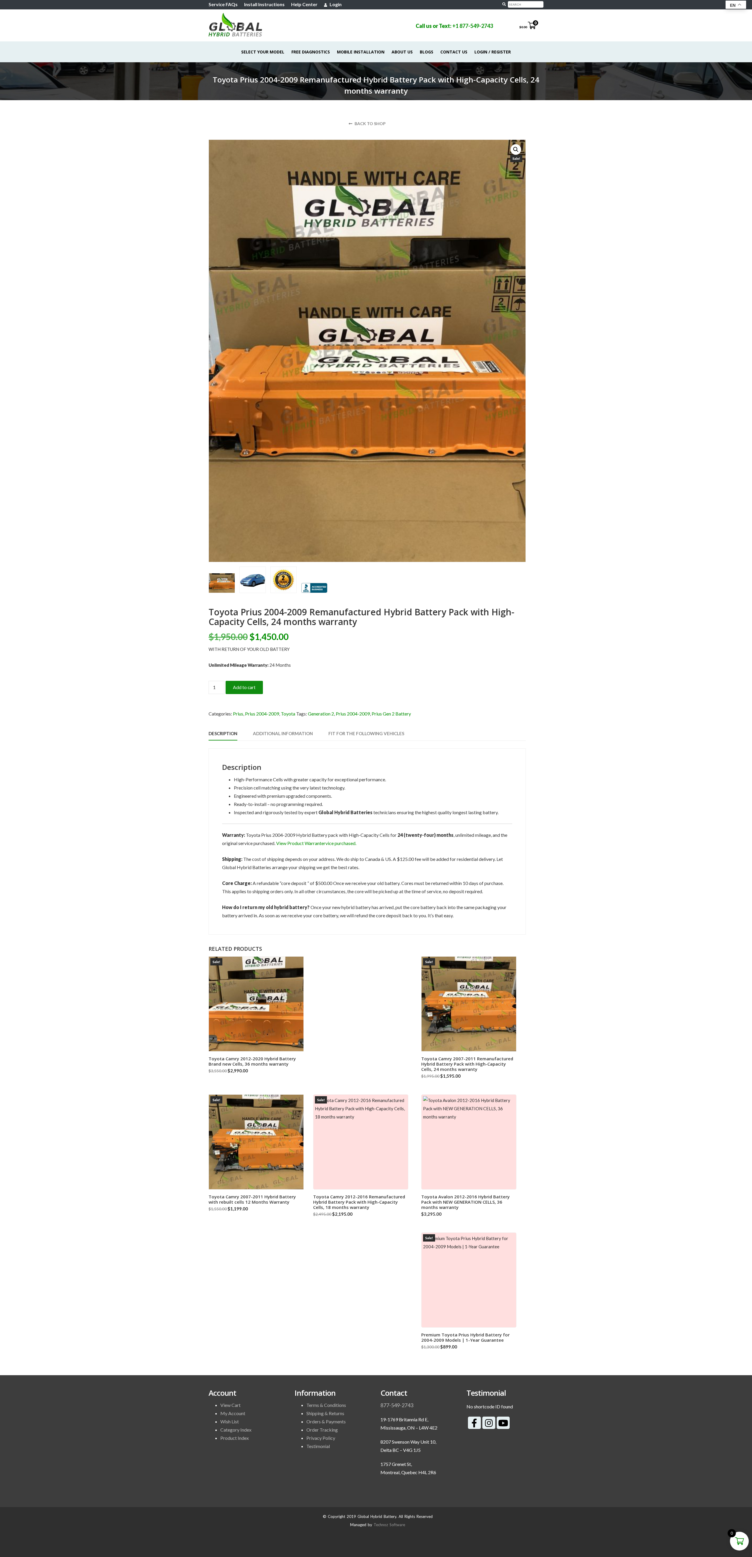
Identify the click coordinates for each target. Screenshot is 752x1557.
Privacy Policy (320, 1438)
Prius (238, 713)
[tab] (223, 733)
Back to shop (370, 123)
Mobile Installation (361, 52)
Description (223, 733)
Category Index (235, 1429)
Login (335, 4)
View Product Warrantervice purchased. (316, 843)
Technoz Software (389, 1524)
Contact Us (453, 52)
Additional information (283, 733)
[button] (516, 149)
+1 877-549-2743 (472, 26)
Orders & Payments (326, 1421)
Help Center (304, 4)
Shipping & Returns (325, 1413)
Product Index (234, 1438)
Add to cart (244, 687)
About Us (402, 52)
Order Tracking (322, 1429)
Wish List (229, 1421)
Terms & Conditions (326, 1405)
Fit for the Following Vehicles (366, 733)
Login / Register (492, 52)
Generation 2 (321, 713)
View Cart (230, 1405)
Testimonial (318, 1446)
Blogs (426, 52)
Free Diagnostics (310, 52)
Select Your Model (262, 52)
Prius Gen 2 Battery (391, 713)
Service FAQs (223, 4)
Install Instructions (264, 4)
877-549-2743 (396, 1405)
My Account (232, 1413)
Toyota (288, 713)
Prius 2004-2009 (262, 713)
